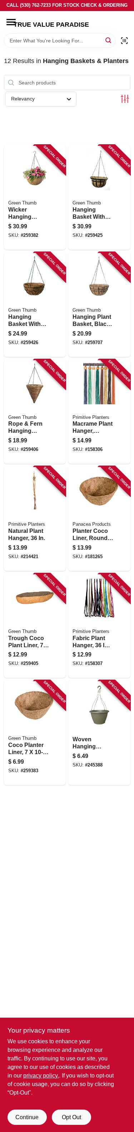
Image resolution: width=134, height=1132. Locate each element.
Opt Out (71, 1117)
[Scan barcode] (124, 41)
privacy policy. (41, 1076)
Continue (27, 1117)
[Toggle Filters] (125, 99)
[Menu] (11, 22)
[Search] (109, 40)
